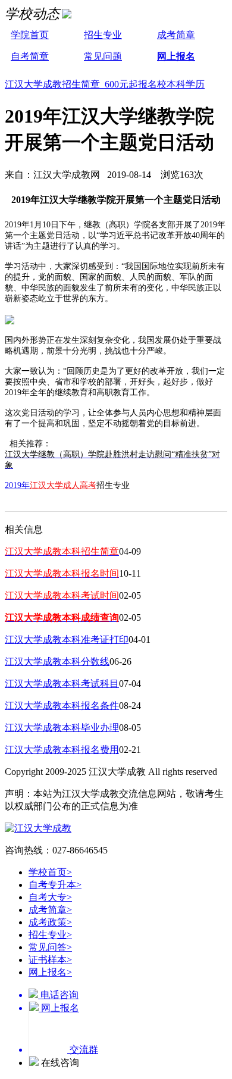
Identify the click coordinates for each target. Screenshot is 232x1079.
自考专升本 (55, 885)
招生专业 (103, 35)
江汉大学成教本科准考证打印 (66, 639)
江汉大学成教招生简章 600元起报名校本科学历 (105, 84)
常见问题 (103, 56)
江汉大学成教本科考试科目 (62, 683)
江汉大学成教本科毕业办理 (62, 728)
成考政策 (50, 922)
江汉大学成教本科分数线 (57, 661)
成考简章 (176, 35)
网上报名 (176, 56)
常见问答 (50, 947)
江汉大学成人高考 (63, 485)
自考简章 (30, 56)
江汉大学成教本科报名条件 (62, 705)
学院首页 (30, 35)
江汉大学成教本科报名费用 (62, 750)
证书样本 (50, 960)
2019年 (17, 485)
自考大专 (50, 897)
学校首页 (50, 872)
